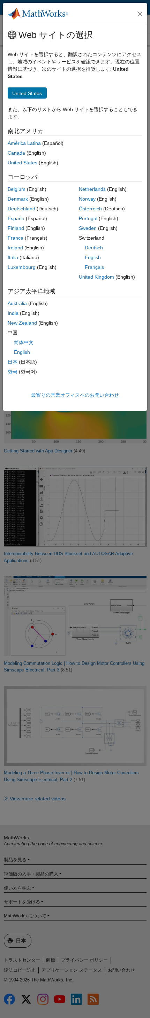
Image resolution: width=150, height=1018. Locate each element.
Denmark (18, 199)
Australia (17, 303)
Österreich (90, 208)
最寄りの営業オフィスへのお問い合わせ (75, 395)
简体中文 (23, 342)
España (16, 218)
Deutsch (94, 247)
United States (22, 162)
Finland (16, 228)
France (15, 238)
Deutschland (21, 208)
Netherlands (92, 189)
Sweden (88, 228)
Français (94, 267)
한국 (12, 371)
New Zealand (22, 323)
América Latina (24, 143)
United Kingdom (96, 277)
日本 (12, 362)
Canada (16, 153)
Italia (13, 257)
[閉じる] (140, 14)
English (93, 257)
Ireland (15, 247)
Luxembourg (22, 267)
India (13, 313)
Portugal (88, 218)
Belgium (16, 189)
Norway (87, 199)
